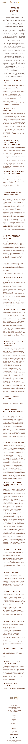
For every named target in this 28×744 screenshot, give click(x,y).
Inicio (14, 717)
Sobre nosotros (14, 722)
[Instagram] (17, 737)
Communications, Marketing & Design (16, 741)
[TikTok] (14, 737)
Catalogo (14, 719)
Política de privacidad (14, 734)
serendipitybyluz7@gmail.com (11, 690)
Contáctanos (14, 723)
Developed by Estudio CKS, (11, 740)
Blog (14, 720)
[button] (11, 2)
